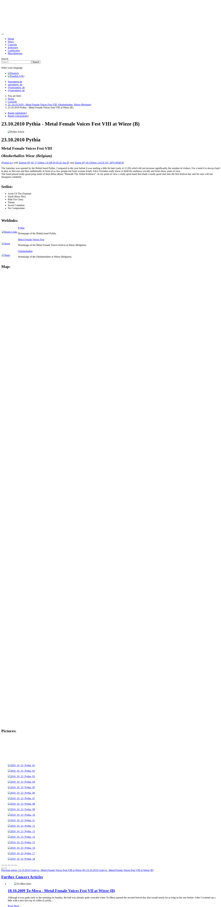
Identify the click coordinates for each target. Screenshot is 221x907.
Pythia (21, 228)
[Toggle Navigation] (2, 34)
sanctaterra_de (15, 84)
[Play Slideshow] (15, 865)
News (11, 41)
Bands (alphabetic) (17, 113)
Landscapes (14, 50)
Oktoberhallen (25, 251)
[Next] (6, 868)
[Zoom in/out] (12, 865)
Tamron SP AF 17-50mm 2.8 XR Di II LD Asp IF (44, 162)
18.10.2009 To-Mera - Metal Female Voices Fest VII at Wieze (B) (61, 891)
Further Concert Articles (22, 877)
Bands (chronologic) (18, 116)
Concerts (12, 44)
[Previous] (2, 868)
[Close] (2, 865)
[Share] (6, 865)
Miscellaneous (15, 53)
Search (4, 58)
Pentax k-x (7, 162)
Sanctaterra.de (15, 81)
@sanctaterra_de (16, 87)
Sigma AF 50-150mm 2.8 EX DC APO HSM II (99, 162)
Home (11, 38)
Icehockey (13, 47)
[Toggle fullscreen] (9, 865)
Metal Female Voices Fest (31, 239)
